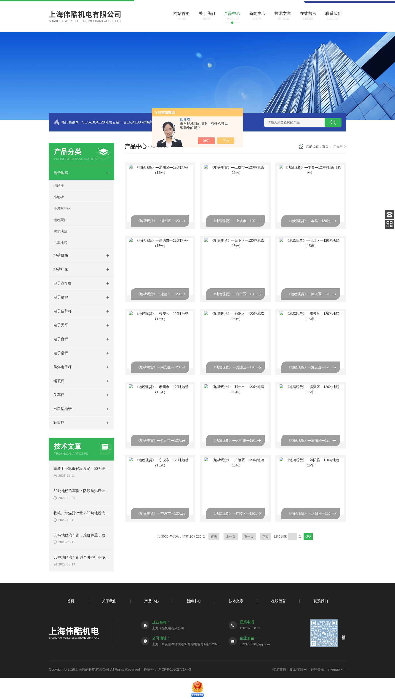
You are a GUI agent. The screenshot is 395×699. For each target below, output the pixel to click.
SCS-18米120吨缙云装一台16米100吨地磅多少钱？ (124, 122)
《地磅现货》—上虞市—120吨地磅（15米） (238, 221)
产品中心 (151, 601)
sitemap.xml (337, 669)
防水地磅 (60, 231)
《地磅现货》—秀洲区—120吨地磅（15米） (238, 367)
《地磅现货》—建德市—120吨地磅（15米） (162, 294)
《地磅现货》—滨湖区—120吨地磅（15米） (313, 440)
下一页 (249, 536)
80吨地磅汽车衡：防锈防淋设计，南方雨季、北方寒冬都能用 (103, 491)
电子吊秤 (60, 297)
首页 (325, 146)
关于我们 (109, 601)
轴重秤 (58, 423)
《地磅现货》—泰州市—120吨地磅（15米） (162, 440)
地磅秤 (58, 185)
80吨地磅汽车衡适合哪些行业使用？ (82, 557)
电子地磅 (60, 173)
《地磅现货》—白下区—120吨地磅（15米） (238, 294)
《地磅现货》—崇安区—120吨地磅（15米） (162, 367)
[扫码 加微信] (389, 224)
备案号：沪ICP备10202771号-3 (167, 669)
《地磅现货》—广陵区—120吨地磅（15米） (238, 513)
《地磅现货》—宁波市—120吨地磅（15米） (162, 513)
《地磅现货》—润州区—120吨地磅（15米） (162, 221)
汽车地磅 (60, 243)
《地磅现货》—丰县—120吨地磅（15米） (313, 221)
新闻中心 (194, 601)
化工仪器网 (298, 669)
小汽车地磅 (62, 208)
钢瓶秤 (58, 381)
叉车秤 (58, 395)
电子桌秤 (60, 353)
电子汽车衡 (62, 283)
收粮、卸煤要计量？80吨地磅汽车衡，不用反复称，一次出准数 (104, 513)
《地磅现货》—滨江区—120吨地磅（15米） (313, 294)
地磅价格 (60, 255)
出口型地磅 (62, 409)
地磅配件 (60, 220)
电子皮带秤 (62, 311)
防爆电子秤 (62, 367)
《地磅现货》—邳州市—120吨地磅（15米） (238, 440)
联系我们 (320, 601)
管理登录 (317, 669)
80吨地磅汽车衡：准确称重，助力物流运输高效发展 (95, 535)
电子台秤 (60, 339)
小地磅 (58, 197)
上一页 (230, 536)
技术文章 (236, 601)
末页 (265, 536)
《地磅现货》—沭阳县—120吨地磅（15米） (313, 513)
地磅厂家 (60, 269)
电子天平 (60, 325)
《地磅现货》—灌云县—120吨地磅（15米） (313, 367)
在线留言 (278, 601)
